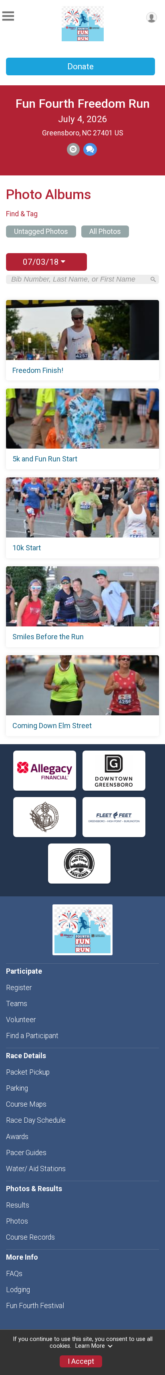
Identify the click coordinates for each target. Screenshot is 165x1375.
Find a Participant (32, 1036)
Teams (16, 1004)
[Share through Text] (90, 149)
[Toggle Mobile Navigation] (8, 16)
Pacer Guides (26, 1153)
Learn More (90, 1346)
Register (19, 988)
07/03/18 (42, 262)
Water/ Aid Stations (36, 1169)
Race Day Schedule (36, 1120)
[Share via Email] (73, 149)
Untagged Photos (41, 231)
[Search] (153, 279)
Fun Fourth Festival (35, 1306)
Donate (80, 66)
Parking (17, 1088)
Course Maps (26, 1104)
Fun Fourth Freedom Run (83, 104)
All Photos (105, 231)
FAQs (14, 1274)
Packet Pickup (28, 1072)
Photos (17, 1221)
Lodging (18, 1290)
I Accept (81, 1361)
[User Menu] (151, 17)
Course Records (30, 1237)
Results (17, 1205)
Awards (17, 1137)
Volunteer (21, 1020)
